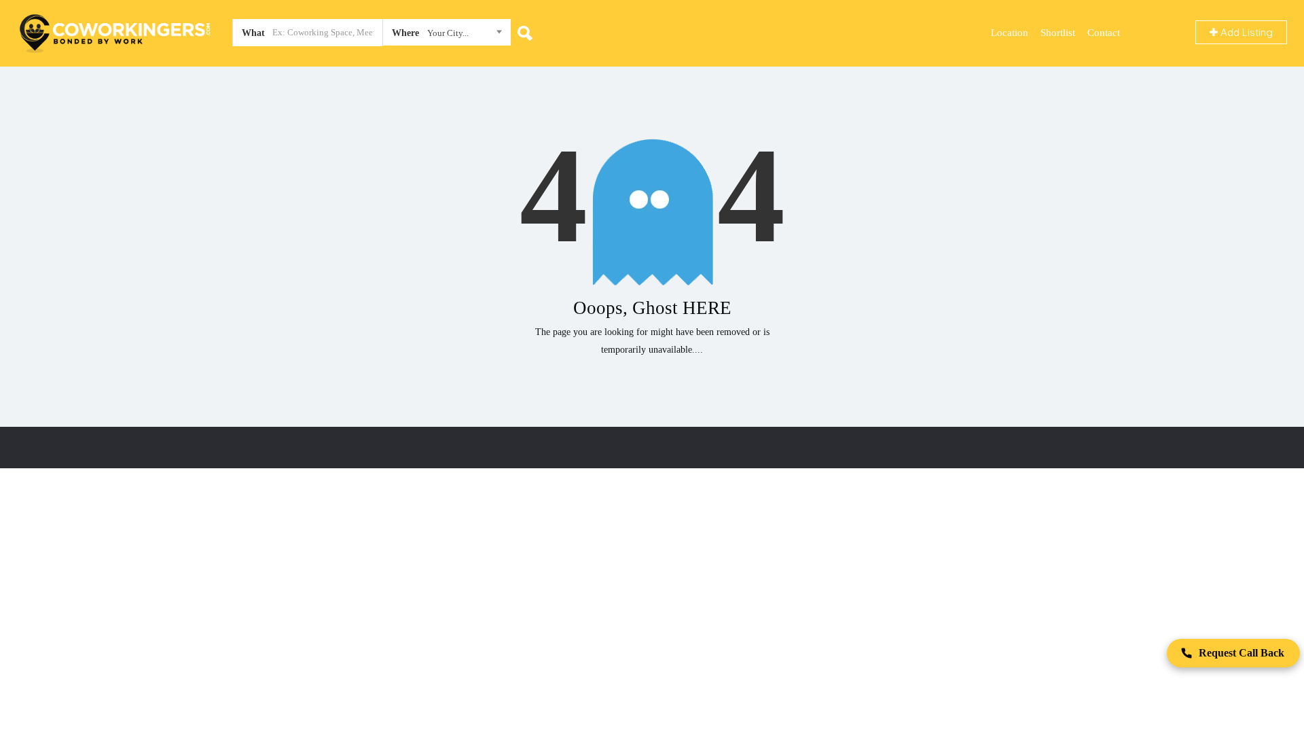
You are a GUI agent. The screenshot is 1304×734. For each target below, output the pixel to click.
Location (1009, 32)
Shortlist (1057, 32)
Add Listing (1245, 32)
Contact (1103, 32)
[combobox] (446, 35)
